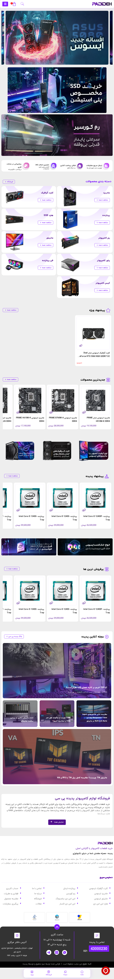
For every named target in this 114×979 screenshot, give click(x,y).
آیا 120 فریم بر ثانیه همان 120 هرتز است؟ (86, 687)
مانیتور (49, 237)
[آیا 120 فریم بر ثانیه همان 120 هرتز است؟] (57, 670)
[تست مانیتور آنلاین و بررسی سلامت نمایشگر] (20, 713)
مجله (65, 975)
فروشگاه (49, 975)
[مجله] (65, 971)
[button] (22, 3)
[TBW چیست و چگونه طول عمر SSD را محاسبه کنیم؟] (57, 713)
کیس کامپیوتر (103, 283)
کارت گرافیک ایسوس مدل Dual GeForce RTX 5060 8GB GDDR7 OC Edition (94, 356)
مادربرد (106, 192)
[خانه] (82, 971)
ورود (32, 975)
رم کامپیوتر (104, 237)
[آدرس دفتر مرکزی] (17, 935)
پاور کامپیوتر (103, 260)
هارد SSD (48, 215)
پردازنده (106, 215)
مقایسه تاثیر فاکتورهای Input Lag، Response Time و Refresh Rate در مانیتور (94, 717)
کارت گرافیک (47, 192)
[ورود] (32, 971)
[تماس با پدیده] (97, 935)
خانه (82, 975)
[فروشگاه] (48, 971)
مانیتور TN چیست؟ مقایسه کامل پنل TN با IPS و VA (82, 777)
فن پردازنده (47, 260)
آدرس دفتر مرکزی (17, 942)
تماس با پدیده (97, 942)
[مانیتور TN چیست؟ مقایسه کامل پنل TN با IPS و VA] (57, 756)
